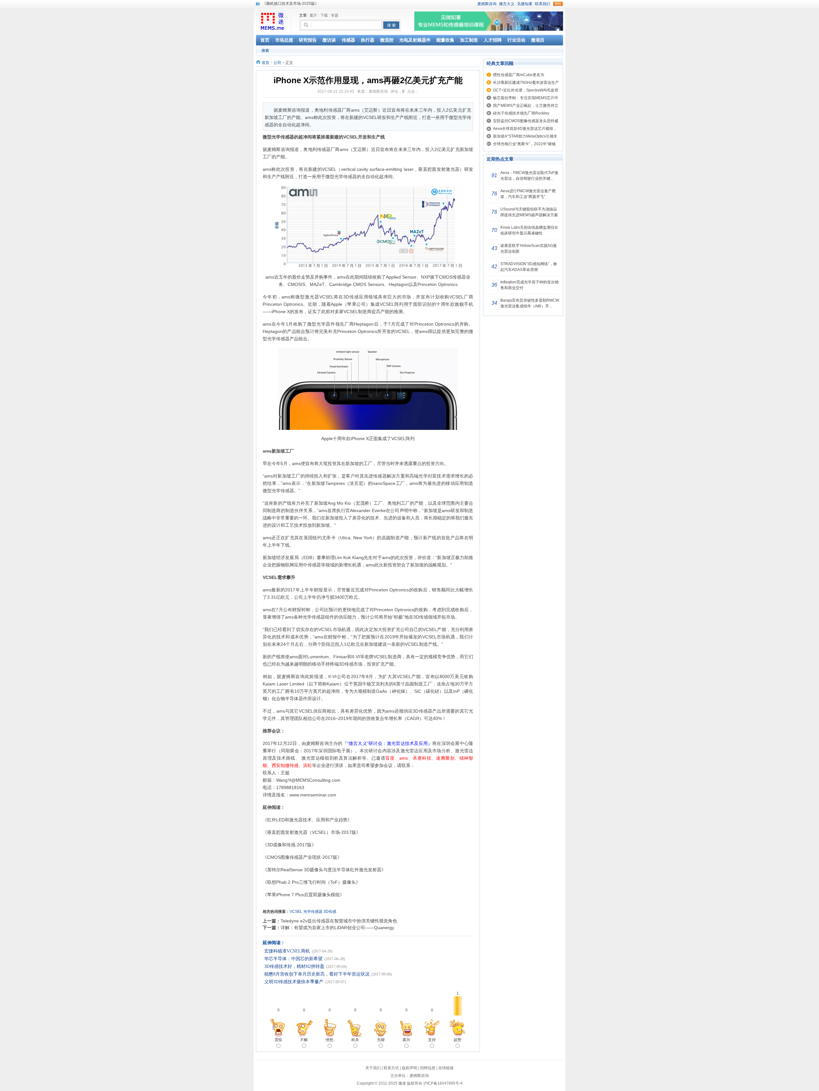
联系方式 (391, 1068)
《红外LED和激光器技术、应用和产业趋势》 (307, 819)
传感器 (350, 176)
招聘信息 (427, 1068)
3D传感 (329, 911)
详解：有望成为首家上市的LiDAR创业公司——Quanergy (337, 927)
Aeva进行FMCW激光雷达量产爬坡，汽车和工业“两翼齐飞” (528, 194)
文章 (303, 15)
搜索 (265, 50)
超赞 (457, 1040)
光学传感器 (312, 911)
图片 (313, 15)
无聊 (381, 1040)
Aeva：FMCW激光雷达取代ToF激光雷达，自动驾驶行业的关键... (529, 175)
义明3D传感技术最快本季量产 (293, 981)
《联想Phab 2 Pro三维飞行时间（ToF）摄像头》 (311, 882)
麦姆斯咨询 (278, 149)
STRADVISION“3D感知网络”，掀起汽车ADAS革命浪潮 (528, 267)
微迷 (402, 1083)
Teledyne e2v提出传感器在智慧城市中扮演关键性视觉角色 (339, 920)
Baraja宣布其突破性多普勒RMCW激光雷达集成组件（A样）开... (529, 303)
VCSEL (296, 911)
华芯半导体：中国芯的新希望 (293, 958)
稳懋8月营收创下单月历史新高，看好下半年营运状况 (317, 974)
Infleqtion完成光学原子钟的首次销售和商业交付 (529, 285)
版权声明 (409, 1068)
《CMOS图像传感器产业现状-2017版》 (302, 857)
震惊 (278, 1040)
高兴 (406, 1040)
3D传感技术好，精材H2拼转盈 (294, 966)
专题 (334, 15)
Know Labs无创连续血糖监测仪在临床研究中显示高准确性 (529, 230)
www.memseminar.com (313, 794)
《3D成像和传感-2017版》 (289, 844)
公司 (277, 62)
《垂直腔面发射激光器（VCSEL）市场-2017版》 (312, 832)
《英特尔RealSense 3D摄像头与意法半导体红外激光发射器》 (324, 869)
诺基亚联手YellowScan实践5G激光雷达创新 (528, 248)
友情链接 (446, 1068)
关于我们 (373, 1068)
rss (558, 4)
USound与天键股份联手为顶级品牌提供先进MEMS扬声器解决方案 (529, 212)
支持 (432, 1040)
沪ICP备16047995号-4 (443, 1083)
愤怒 (329, 1040)
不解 (304, 1040)
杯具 (355, 1040)
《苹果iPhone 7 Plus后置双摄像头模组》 (303, 894)
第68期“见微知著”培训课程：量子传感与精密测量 (304, 3)
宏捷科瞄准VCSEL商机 (287, 951)
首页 (265, 62)
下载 (324, 15)
